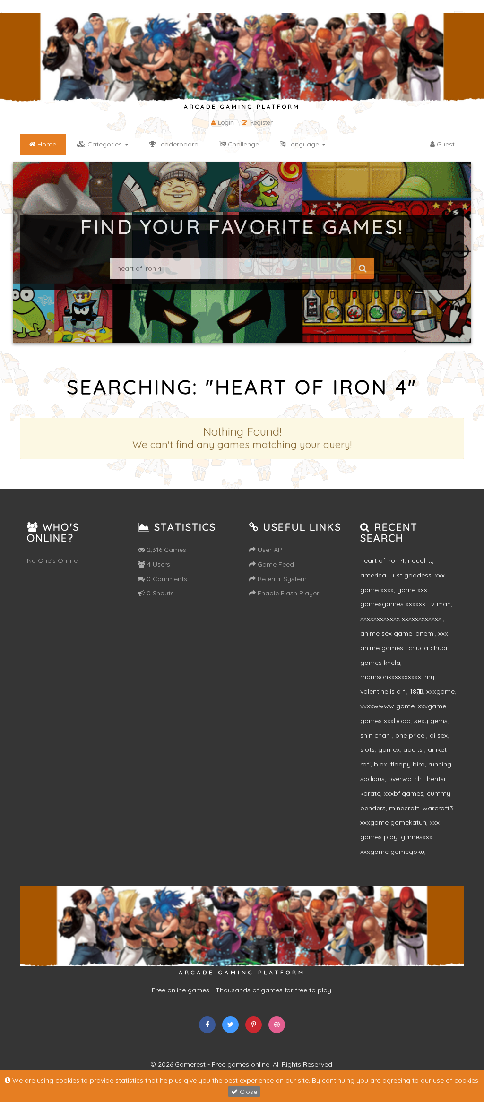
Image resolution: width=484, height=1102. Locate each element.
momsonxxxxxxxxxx (390, 676)
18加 (416, 691)
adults (413, 749)
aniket (438, 749)
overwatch (406, 779)
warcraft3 (438, 808)
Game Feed (275, 564)
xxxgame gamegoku (392, 851)
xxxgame (440, 691)
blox (380, 764)
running (440, 764)
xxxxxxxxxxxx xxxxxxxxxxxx (401, 618)
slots (367, 749)
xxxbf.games (404, 793)
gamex (389, 749)
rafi (365, 764)
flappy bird (407, 764)
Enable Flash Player (287, 593)
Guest (445, 144)
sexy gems (431, 720)
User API (270, 549)
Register (261, 122)
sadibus (372, 779)
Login (226, 122)
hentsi (436, 779)
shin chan (376, 735)
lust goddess (411, 575)
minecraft (404, 808)
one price (410, 735)
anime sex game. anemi (397, 633)
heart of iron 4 (382, 560)
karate (370, 793)
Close (247, 1091)
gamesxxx (416, 837)
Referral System (281, 579)
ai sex (439, 735)
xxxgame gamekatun (393, 822)
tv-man (440, 604)
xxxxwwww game (387, 706)
